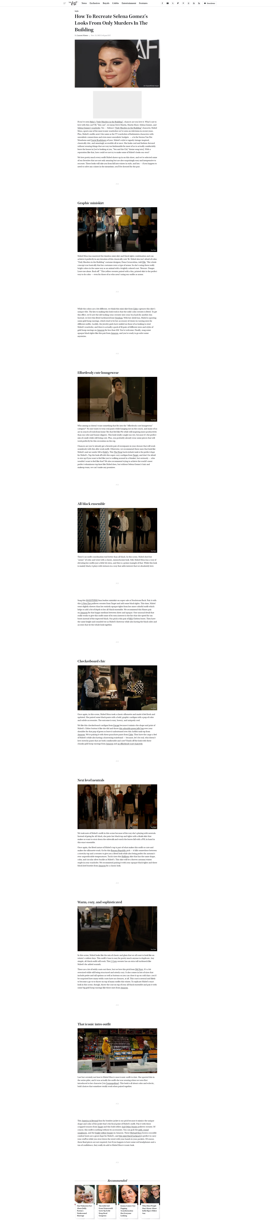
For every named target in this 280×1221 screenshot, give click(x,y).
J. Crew (114, 961)
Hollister (125, 856)
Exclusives (95, 3)
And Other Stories (129, 1127)
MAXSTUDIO (92, 600)
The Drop (118, 452)
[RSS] (199, 3)
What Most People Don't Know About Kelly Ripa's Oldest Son (149, 1209)
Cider (135, 309)
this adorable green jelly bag (131, 728)
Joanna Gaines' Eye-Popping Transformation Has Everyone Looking (128, 1211)
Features (143, 3)
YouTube (153, 250)
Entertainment (129, 3)
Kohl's (106, 452)
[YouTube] (167, 3)
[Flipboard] (178, 3)
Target (135, 455)
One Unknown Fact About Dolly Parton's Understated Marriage (84, 1211)
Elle (144, 262)
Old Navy (139, 969)
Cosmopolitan (112, 1083)
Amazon (100, 330)
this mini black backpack (130, 1136)
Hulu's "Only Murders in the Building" (106, 122)
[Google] (194, 3)
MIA (131, 619)
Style (77, 11)
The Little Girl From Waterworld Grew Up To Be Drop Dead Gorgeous (106, 1211)
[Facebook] (162, 3)
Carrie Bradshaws (98, 140)
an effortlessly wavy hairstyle (130, 744)
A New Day (86, 603)
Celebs (115, 3)
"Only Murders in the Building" (128, 128)
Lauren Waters (82, 35)
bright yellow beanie (104, 1133)
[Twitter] (173, 3)
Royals (106, 3)
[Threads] (188, 3)
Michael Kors (136, 1133)
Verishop (119, 318)
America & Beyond (90, 1121)
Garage (116, 725)
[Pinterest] (183, 3)
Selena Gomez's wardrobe (89, 128)
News (84, 3)
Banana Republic (118, 850)
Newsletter (211, 3)
